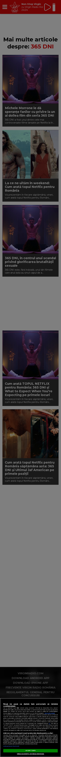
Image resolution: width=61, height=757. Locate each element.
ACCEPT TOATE (30, 750)
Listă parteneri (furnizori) (11, 746)
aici (49, 723)
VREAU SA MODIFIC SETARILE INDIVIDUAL (30, 754)
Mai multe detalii (50, 713)
